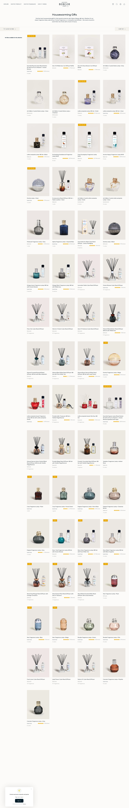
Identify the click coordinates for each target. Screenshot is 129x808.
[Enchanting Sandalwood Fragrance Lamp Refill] (63, 138)
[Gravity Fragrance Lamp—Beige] (114, 355)
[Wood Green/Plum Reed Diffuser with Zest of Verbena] (63, 577)
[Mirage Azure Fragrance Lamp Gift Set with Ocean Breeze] (38, 268)
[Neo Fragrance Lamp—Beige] (63, 620)
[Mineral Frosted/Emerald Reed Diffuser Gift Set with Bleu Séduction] (38, 355)
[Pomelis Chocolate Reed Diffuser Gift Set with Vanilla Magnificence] (89, 444)
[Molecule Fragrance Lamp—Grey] (38, 225)
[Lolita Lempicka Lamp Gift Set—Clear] (114, 94)
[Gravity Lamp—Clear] (38, 181)
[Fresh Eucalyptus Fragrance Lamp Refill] (89, 138)
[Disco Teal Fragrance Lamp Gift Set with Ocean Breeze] (63, 533)
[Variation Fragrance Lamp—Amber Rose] (114, 444)
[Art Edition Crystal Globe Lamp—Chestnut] (63, 94)
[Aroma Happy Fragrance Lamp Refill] (114, 138)
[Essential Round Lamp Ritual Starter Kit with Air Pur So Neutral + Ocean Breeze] (38, 49)
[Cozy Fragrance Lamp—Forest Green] (63, 490)
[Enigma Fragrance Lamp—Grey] (38, 533)
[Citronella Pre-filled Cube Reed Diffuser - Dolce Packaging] (89, 225)
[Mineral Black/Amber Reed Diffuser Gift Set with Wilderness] (114, 312)
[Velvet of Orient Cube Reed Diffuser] (63, 312)
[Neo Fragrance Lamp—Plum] (114, 577)
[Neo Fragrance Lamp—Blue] (38, 620)
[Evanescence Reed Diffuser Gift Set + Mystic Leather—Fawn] (63, 181)
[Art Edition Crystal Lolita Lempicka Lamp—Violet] (89, 181)
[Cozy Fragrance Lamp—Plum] (38, 490)
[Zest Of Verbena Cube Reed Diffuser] (89, 312)
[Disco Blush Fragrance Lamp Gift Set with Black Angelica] (114, 533)
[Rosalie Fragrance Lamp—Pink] (114, 620)
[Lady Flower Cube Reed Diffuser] (63, 662)
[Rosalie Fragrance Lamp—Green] (89, 620)
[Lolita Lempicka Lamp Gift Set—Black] (38, 138)
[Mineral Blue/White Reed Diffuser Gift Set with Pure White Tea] (63, 355)
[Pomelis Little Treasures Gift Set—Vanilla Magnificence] (63, 399)
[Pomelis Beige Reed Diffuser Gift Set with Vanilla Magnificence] (63, 444)
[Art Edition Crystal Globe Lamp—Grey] (114, 49)
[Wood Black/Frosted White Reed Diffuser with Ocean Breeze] (89, 577)
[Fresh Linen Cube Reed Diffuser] (38, 662)
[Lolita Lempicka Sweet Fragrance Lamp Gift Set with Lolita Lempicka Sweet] (38, 399)
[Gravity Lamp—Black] (114, 225)
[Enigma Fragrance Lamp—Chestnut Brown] (114, 490)
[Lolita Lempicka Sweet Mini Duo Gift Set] (89, 399)
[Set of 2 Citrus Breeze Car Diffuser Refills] (89, 49)
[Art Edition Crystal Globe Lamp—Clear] (38, 94)
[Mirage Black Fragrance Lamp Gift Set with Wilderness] (63, 268)
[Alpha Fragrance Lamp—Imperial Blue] (63, 225)
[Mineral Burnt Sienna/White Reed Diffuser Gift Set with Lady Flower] (89, 355)
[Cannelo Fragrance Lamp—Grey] (38, 704)
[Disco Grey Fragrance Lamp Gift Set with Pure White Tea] (89, 533)
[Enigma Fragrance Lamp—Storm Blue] (89, 490)
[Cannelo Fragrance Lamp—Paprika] (114, 662)
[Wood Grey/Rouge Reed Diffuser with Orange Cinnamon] (38, 577)
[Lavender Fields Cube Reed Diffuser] (89, 268)
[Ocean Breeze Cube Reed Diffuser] (114, 268)
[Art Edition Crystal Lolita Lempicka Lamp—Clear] (114, 181)
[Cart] (124, 4)
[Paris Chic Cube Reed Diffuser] (38, 312)
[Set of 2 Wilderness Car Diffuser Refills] (63, 49)
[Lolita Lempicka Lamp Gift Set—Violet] (89, 94)
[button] (6, 4)
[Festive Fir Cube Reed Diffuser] (89, 662)
